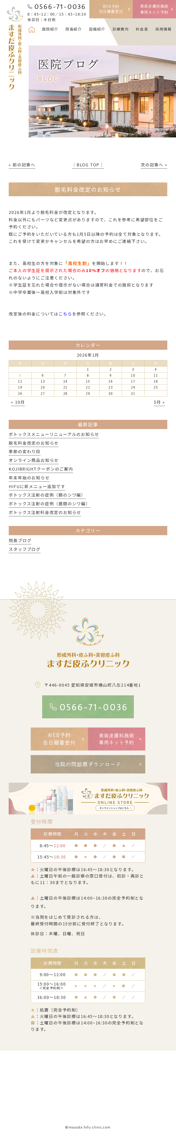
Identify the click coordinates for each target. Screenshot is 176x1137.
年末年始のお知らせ (29, 477)
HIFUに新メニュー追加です (37, 486)
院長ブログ (20, 540)
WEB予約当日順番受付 (111, 9)
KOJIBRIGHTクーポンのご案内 (41, 469)
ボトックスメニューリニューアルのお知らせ (54, 434)
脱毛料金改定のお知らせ (34, 443)
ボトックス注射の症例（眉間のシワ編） (49, 503)
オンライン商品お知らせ (34, 460)
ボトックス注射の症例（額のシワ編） (47, 495)
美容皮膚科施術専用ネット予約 (154, 9)
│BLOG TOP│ (88, 165)
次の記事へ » (154, 165)
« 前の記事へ (22, 165)
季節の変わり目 (25, 451)
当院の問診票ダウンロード (88, 764)
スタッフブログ (25, 549)
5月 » (159, 402)
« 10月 (18, 402)
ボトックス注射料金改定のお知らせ (45, 512)
